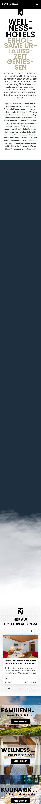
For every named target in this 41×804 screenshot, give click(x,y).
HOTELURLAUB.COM (10, 4)
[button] (35, 4)
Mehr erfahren (20, 722)
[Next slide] (37, 631)
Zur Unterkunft (31, 682)
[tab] (16, 655)
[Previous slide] (31, 631)
